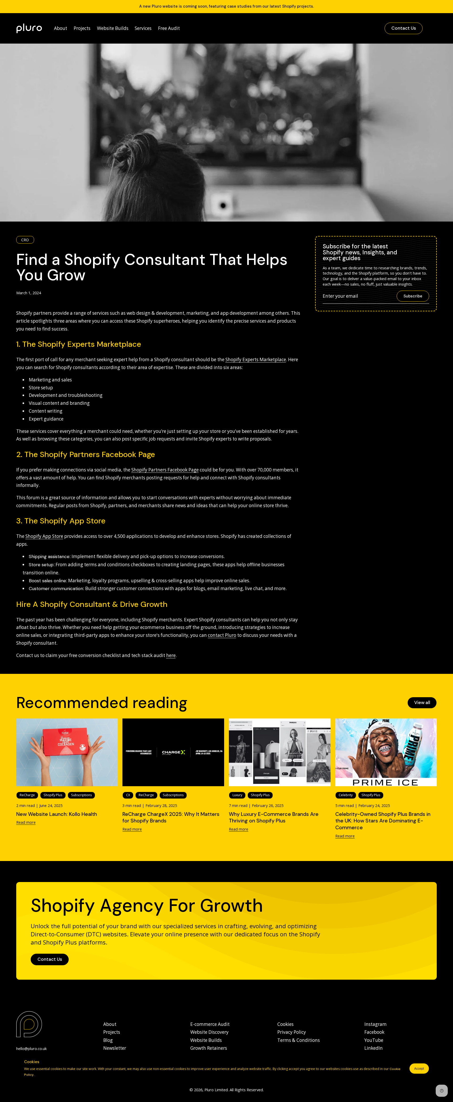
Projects (111, 1032)
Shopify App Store (44, 536)
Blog (108, 1040)
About (109, 1024)
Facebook (374, 1032)
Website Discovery (209, 1032)
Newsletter (114, 1048)
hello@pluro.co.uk (31, 1049)
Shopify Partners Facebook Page (165, 470)
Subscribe (412, 296)
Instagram (375, 1024)
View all (422, 702)
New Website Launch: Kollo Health (56, 814)
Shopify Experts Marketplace (255, 359)
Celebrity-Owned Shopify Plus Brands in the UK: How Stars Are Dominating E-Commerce (382, 821)
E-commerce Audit (210, 1024)
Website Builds (206, 1040)
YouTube (373, 1040)
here (171, 655)
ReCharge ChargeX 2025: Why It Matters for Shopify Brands (170, 817)
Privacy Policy (291, 1032)
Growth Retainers (208, 1048)
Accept (419, 1068)
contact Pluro (222, 635)
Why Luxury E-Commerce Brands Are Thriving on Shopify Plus (274, 817)
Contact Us (403, 28)
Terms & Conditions (298, 1040)
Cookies (285, 1024)
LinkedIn (373, 1048)
